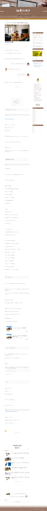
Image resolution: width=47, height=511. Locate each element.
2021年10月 (34, 113)
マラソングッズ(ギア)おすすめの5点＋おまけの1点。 (38, 40)
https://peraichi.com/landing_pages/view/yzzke (11, 411)
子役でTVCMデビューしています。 (17, 100)
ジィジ (39, 63)
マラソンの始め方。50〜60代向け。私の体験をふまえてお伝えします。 (38, 35)
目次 (16, 99)
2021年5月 (34, 121)
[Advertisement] (17, 91)
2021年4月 (34, 123)
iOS (33, 127)
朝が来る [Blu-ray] (7, 168)
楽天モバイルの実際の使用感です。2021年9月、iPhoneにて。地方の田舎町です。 (38, 46)
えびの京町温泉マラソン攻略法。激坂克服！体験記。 (37, 38)
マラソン (34, 130)
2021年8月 (34, 116)
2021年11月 (34, 111)
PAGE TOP (23, 506)
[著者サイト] (15, 447)
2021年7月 (34, 118)
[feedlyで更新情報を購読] (17, 447)
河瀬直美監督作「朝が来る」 (16, 101)
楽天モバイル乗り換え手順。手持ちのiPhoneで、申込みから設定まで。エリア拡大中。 (38, 43)
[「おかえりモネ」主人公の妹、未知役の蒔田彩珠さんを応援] (8, 42)
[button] (42, 58)
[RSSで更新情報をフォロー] (18, 447)
